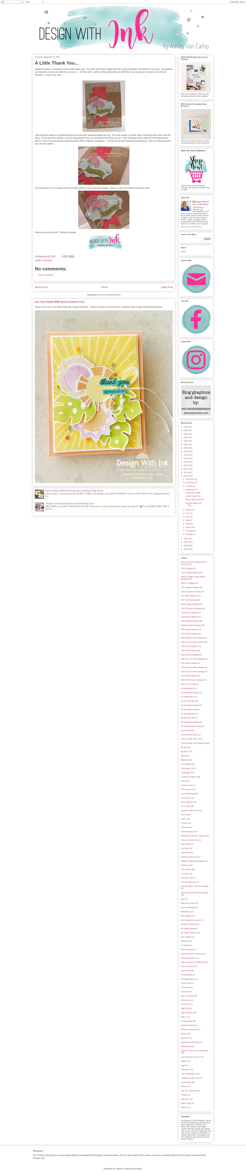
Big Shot (184, 751)
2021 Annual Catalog (189, 655)
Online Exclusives (188, 958)
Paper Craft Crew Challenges (193, 962)
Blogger (138, 1169)
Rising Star (185, 1004)
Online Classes (187, 949)
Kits (182, 899)
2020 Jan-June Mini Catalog (192, 642)
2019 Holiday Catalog (189, 621)
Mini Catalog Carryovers (191, 920)
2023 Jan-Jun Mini (188, 684)
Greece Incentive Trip (189, 840)
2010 (186, 542)
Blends (183, 756)
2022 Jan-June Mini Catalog (192, 672)
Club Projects (186, 789)
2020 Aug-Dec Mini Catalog (192, 638)
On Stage (185, 945)
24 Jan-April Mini (187, 701)
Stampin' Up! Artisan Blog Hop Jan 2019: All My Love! (69, 503)
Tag (182, 1065)
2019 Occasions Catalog (191, 625)
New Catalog (186, 937)
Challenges (185, 773)
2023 (186, 437)
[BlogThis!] (65, 256)
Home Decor (186, 869)
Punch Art (185, 992)
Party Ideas (185, 970)
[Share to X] (68, 256)
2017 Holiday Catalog (189, 587)
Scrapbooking (186, 1021)
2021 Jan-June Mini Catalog (192, 659)
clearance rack (187, 785)
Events (183, 815)
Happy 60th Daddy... (193, 493)
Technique (185, 1069)
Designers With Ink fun (190, 810)
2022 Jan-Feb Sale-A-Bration (193, 667)
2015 (186, 465)
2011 (186, 539)
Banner (184, 747)
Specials (184, 1038)
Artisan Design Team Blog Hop (193, 743)
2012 (186, 476)
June (188, 517)
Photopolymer (186, 975)
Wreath (184, 1107)
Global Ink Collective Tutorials (193, 836)
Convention (185, 798)
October (189, 486)
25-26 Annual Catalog (189, 722)
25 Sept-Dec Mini (188, 718)
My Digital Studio (187, 928)
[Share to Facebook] (70, 256)
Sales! (183, 1017)
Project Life (185, 983)
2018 (186, 455)
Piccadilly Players (188, 979)
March (189, 527)
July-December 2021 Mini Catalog (194, 886)
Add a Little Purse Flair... (195, 499)
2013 (186, 472)
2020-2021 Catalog (189, 650)
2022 (186, 441)
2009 (186, 546)
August (189, 510)
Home (104, 287)
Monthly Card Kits (188, 924)
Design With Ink (202, 202)
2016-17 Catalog (187, 583)
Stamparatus (186, 1046)
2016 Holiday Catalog (189, 573)
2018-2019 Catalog (189, 617)
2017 (186, 458)
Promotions (185, 987)
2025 (186, 430)
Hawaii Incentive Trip (189, 857)
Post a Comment (45, 275)
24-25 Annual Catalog (189, 705)
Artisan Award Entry (189, 735)
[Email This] (63, 256)
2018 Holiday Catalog (189, 604)
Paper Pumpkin (187, 966)
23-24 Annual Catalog (189, 693)
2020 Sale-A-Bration (189, 646)
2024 (186, 434)
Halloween (185, 853)
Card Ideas (47, 260)
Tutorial (184, 1086)
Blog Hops (185, 760)
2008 (186, 549)
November (190, 482)
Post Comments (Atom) (110, 295)
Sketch (183, 1034)
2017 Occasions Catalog (191, 592)
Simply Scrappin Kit (189, 1029)
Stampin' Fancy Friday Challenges (195, 1050)
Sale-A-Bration (187, 1013)
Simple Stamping (188, 1025)
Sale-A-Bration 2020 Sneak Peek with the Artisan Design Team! (74, 491)
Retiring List (186, 1000)
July (188, 513)
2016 (186, 462)
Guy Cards (185, 844)
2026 (186, 427)
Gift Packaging (187, 831)
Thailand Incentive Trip (190, 1078)
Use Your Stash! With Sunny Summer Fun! (60, 301)
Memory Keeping (188, 907)
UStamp (184, 1095)
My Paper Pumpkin (188, 933)
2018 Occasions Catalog (191, 608)
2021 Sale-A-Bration (189, 663)
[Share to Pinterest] (73, 256)
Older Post (167, 287)
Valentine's (185, 1099)
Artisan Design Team (189, 739)
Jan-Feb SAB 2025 (188, 882)
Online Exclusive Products (191, 954)
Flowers (184, 823)
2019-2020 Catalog (189, 634)
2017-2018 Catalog (189, 600)
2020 (186, 448)
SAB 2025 (185, 1008)
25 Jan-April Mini (187, 714)
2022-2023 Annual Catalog (192, 680)
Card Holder (186, 764)
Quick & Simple (187, 996)
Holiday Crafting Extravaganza (193, 861)
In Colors (184, 874)
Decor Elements (187, 802)
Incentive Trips (187, 878)
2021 (186, 444)
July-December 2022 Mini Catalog (194, 893)
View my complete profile (191, 227)
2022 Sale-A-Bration (189, 676)
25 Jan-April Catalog (189, 709)
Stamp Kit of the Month (190, 1042)
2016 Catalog (186, 568)
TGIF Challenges (188, 1074)
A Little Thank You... (193, 496)
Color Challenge (187, 794)
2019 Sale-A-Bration (189, 629)
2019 (186, 451)
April (188, 524)
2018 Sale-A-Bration (189, 613)
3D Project (185, 730)
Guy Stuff (184, 848)
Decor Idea (185, 806)
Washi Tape (185, 1103)
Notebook (185, 941)
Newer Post (41, 287)
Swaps (183, 1061)
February (190, 531)
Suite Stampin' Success (190, 1057)
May (188, 520)
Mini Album (185, 912)
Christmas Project (188, 777)
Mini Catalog (186, 916)
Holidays (184, 865)
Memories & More (188, 903)
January (189, 534)
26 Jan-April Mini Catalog (191, 726)
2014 (186, 469)
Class (183, 781)
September (190, 489)
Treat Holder (186, 1082)
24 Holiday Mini (187, 697)
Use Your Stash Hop (189, 1091)
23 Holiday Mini (187, 688)
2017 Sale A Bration (189, 596)
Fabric (183, 819)
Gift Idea (184, 827)
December (190, 479)
